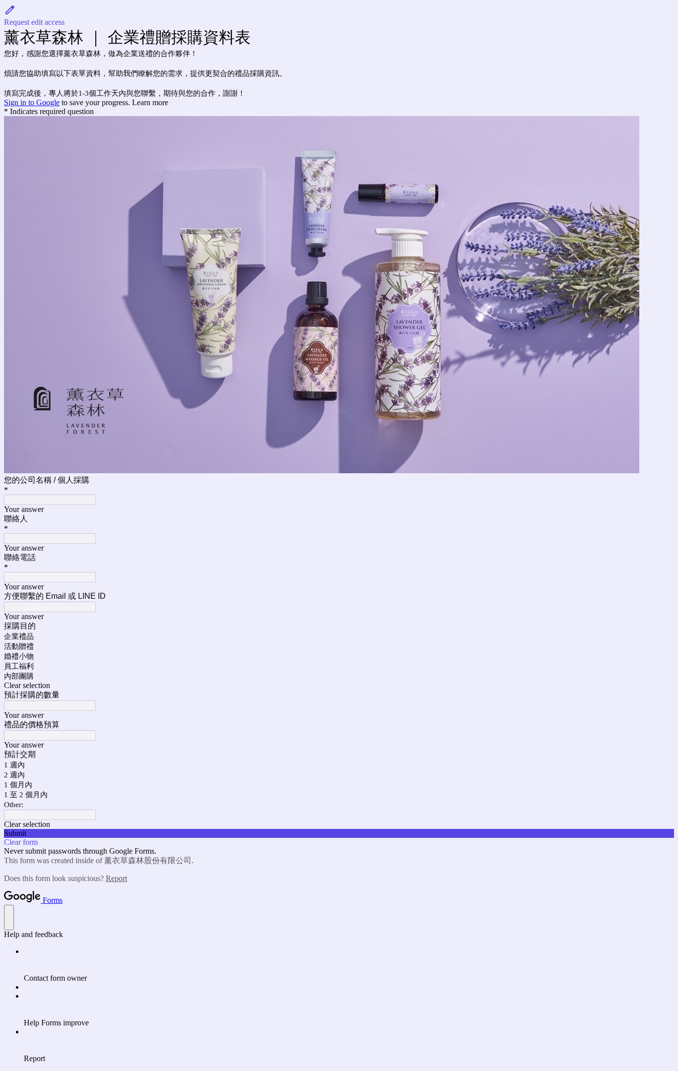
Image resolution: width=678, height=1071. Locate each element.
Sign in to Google (32, 102)
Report (116, 878)
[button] (339, 15)
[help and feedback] (9, 917)
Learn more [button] (150, 102)
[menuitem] (349, 965)
